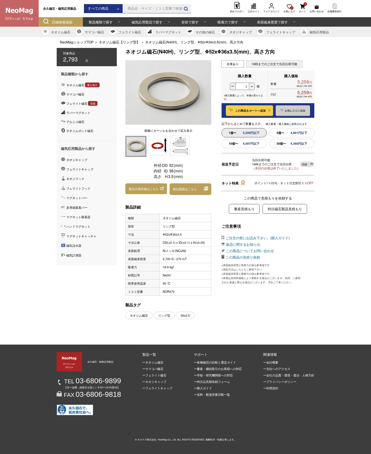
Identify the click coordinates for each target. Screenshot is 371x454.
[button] (146, 188)
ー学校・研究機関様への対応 (213, 375)
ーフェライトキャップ (157, 388)
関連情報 (270, 354)
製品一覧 (149, 354)
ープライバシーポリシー (279, 381)
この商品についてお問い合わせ (250, 250)
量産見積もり (244, 208)
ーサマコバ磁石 (152, 369)
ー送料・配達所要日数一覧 (212, 394)
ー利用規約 (270, 388)
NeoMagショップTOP (77, 42)
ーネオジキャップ (154, 381)
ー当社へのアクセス (276, 369)
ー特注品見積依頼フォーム (212, 381)
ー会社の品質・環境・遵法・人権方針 (288, 375)
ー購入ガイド (203, 388)
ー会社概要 (270, 362)
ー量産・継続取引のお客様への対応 (218, 369)
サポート (201, 354)
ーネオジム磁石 (152, 362)
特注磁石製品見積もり (285, 208)
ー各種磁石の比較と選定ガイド (215, 362)
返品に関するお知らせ (243, 244)
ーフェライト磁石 (154, 375)
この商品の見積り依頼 (243, 257)
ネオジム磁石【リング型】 (120, 42)
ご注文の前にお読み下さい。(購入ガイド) (258, 237)
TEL (92, 381)
